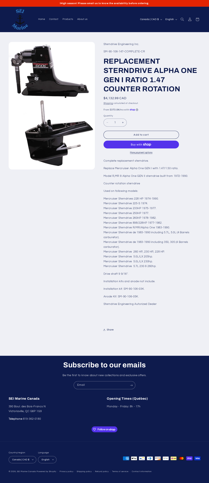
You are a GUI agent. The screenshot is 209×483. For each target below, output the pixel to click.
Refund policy (102, 471)
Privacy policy (66, 471)
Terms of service (120, 471)
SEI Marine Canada (26, 471)
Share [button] (110, 330)
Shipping (108, 103)
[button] (182, 19)
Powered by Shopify (46, 471)
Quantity (108, 116)
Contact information (142, 471)
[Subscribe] (131, 385)
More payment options (141, 153)
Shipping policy (84, 471)
